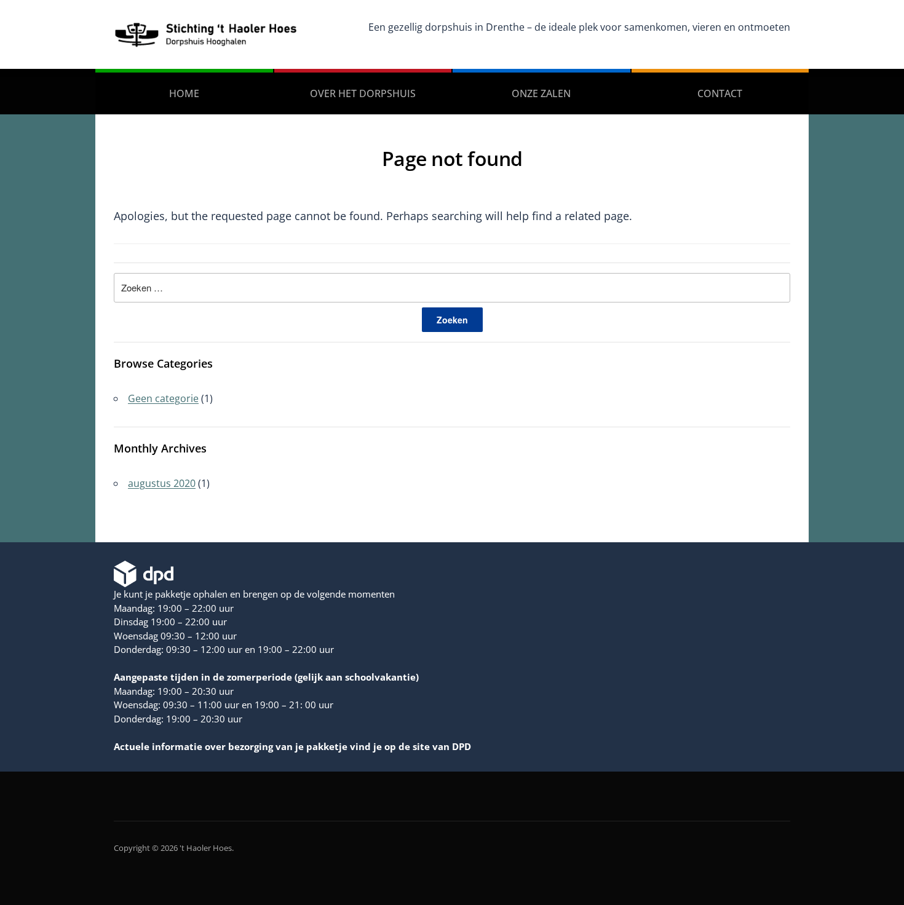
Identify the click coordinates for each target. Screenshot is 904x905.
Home (184, 93)
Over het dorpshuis (363, 93)
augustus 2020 (162, 483)
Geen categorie (163, 398)
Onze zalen (541, 93)
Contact (719, 93)
